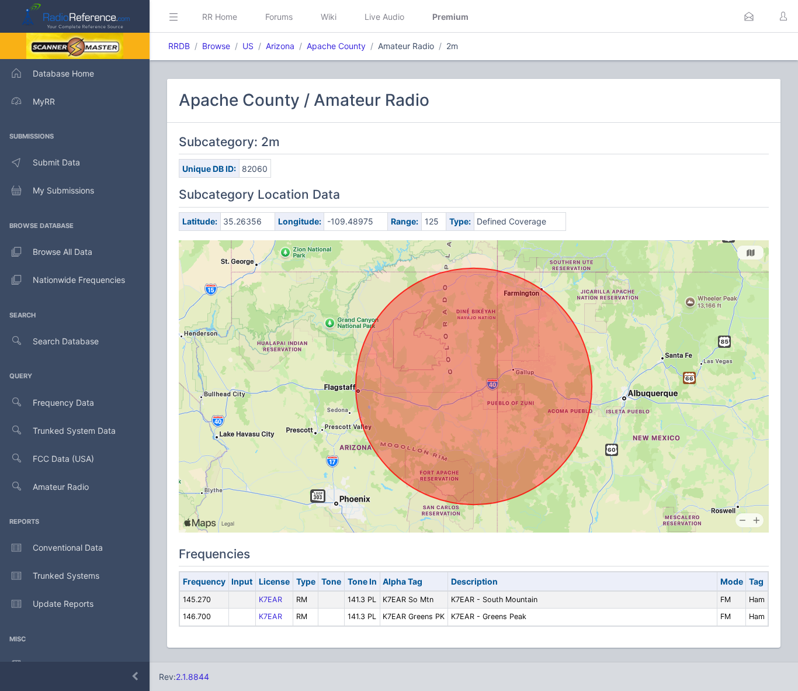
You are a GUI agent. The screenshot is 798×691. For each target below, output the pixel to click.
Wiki (328, 17)
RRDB (179, 46)
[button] (749, 16)
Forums (279, 17)
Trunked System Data (74, 431)
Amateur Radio (61, 487)
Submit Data (56, 162)
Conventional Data (68, 547)
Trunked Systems (66, 576)
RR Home (219, 17)
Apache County (336, 46)
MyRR (44, 101)
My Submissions (63, 190)
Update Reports (63, 604)
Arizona (280, 46)
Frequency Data (63, 402)
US (248, 46)
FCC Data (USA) (63, 459)
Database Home (63, 73)
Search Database (66, 341)
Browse (216, 46)
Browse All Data (62, 252)
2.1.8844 (192, 677)
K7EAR (270, 599)
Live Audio (384, 17)
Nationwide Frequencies (79, 280)
